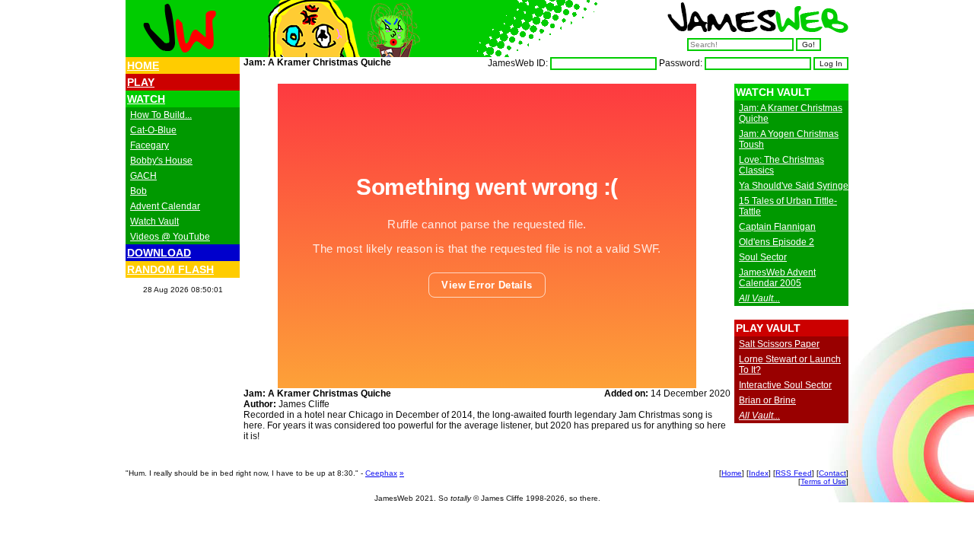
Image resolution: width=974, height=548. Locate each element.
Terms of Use (823, 481)
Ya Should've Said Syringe (793, 185)
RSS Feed (793, 473)
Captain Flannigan (777, 226)
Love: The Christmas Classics (781, 165)
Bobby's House (161, 160)
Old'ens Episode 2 (776, 242)
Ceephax (381, 473)
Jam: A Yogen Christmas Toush (789, 139)
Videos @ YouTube (170, 236)
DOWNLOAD (159, 253)
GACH (143, 175)
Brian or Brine (767, 400)
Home (731, 473)
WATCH (146, 99)
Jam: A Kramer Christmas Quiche (790, 113)
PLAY (140, 82)
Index (759, 473)
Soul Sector (763, 257)
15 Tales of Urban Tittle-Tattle (788, 206)
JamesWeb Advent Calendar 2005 (777, 277)
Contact (832, 473)
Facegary (149, 145)
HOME (143, 65)
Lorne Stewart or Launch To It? (790, 364)
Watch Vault (154, 221)
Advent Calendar (165, 206)
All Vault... (759, 298)
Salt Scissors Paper (779, 344)
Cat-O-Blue (153, 130)
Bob (138, 191)
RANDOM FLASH (170, 269)
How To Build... (161, 115)
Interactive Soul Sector (785, 385)
